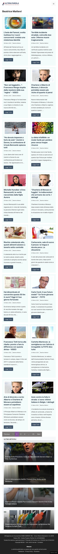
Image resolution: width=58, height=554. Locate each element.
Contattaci (40, 542)
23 (33, 434)
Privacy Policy (29, 551)
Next (38, 434)
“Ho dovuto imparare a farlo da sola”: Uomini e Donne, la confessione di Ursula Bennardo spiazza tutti (15, 142)
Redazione (21, 551)
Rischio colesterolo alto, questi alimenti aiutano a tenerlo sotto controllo (14, 244)
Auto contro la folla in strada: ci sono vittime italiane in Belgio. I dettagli (42, 399)
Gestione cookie (54, 552)
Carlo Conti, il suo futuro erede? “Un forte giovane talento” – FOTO (42, 294)
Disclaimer (37, 551)
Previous (7, 434)
